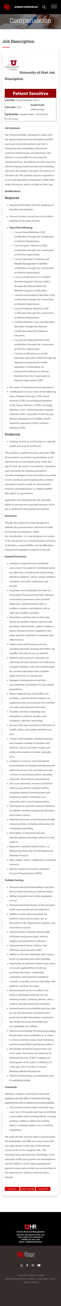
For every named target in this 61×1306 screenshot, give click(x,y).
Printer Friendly (27, 1188)
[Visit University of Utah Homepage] (7, 7)
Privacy (52, 1279)
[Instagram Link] (33, 1265)
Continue (12, 1188)
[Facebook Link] (27, 1265)
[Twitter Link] (21, 1265)
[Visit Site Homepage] (30, 1226)
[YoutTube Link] (38, 1265)
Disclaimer (43, 1279)
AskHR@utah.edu (33, 1242)
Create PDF (43, 1188)
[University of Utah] (30, 1254)
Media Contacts (31, 1282)
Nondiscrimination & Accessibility (20, 1279)
